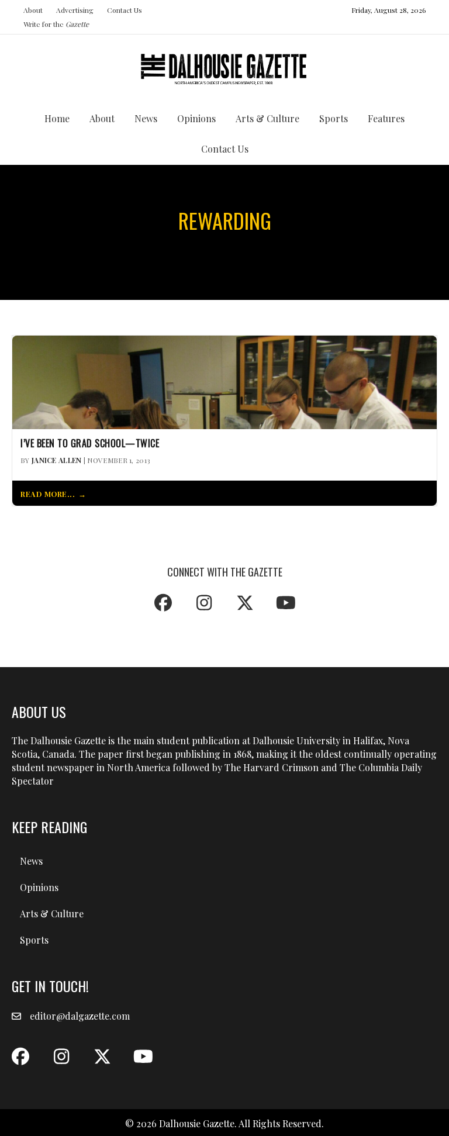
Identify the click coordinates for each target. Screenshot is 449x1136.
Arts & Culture (267, 118)
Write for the (56, 24)
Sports (333, 118)
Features (386, 118)
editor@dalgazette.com (80, 1016)
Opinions (196, 118)
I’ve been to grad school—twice (89, 443)
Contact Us (124, 10)
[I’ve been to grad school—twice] (224, 381)
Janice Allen (57, 460)
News (145, 118)
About (33, 10)
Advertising (75, 10)
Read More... (47, 494)
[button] (163, 602)
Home (57, 118)
